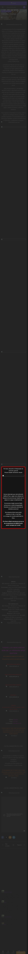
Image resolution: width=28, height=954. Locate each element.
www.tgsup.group (17, 521)
